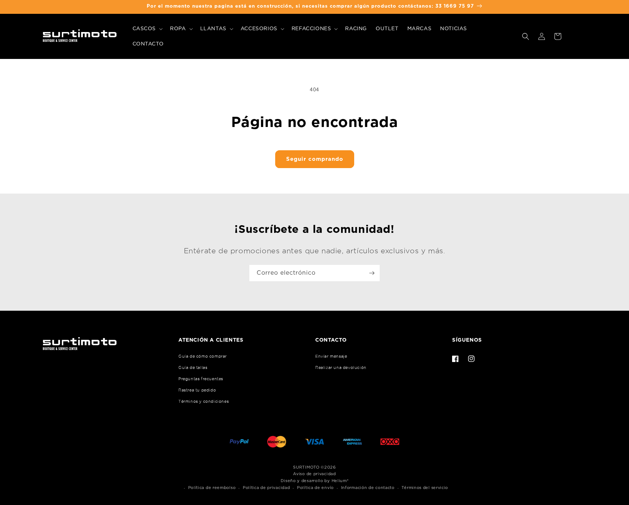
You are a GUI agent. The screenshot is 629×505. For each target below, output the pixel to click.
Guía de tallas (192, 367)
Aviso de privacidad (314, 474)
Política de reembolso (212, 488)
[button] (147, 28)
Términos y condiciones (203, 401)
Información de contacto (368, 488)
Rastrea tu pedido (197, 390)
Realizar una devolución (341, 367)
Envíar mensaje (331, 356)
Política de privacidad (266, 488)
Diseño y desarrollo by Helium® (315, 481)
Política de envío (315, 488)
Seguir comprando (314, 159)
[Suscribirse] (372, 273)
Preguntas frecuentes (200, 379)
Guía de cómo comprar (202, 356)
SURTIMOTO (306, 467)
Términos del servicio (424, 488)
